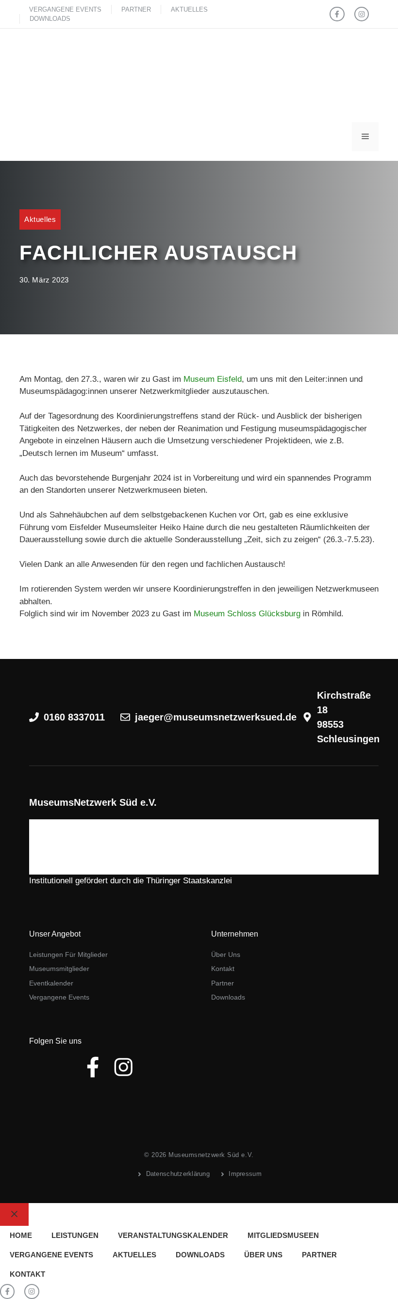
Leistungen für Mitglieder (68, 954)
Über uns (225, 954)
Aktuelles (189, 9)
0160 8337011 (74, 717)
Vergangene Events (65, 9)
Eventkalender (51, 983)
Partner (136, 9)
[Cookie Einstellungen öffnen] (21, 1286)
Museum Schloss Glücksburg (247, 613)
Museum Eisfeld (212, 379)
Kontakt (222, 968)
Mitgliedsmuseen (283, 1235)
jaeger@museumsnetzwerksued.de (216, 717)
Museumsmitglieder (59, 968)
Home (21, 1235)
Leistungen (75, 1235)
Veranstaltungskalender (173, 1235)
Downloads (50, 18)
